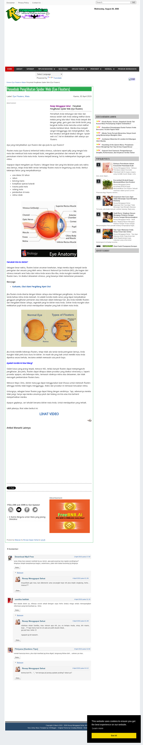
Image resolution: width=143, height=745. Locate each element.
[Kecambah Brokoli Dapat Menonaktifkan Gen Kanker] (108, 189)
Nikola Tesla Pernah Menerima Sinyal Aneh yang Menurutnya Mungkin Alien (116, 134)
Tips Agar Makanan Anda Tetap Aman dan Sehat (123, 231)
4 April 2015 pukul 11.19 (82, 599)
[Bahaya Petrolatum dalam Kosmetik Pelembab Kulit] (108, 172)
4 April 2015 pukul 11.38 (81, 621)
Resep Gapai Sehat (31, 540)
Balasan (20, 573)
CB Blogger (52, 728)
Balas (17, 567)
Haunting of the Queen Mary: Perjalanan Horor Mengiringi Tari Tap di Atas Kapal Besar (114, 146)
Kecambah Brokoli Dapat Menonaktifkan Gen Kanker (124, 181)
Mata (23, 82)
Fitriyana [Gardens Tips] (26, 649)
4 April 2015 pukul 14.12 (80, 668)
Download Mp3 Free (24, 557)
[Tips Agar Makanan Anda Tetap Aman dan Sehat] (108, 238)
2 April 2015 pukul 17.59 (82, 557)
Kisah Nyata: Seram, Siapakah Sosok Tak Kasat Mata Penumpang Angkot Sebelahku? (115, 123)
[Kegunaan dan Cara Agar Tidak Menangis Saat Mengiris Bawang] (108, 205)
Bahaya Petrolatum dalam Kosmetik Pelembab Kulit (123, 165)
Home (9, 69)
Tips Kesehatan (45, 69)
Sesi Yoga (63, 69)
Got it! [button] (114, 735)
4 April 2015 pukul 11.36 (81, 578)
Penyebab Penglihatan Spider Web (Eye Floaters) (38, 89)
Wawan (18, 540)
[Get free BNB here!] (69, 532)
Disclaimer (11, 3)
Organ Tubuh (78, 69)
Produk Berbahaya (127, 69)
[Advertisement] (72, 44)
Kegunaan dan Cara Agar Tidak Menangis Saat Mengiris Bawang (125, 199)
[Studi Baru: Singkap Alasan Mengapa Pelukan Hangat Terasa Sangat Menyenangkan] (108, 222)
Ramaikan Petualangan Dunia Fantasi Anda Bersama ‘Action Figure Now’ (116, 128)
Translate (57, 78)
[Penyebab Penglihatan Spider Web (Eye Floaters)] (49, 256)
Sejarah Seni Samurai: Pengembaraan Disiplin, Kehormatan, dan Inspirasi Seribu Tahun (115, 152)
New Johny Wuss (34, 728)
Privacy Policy (23, 3)
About (19, 69)
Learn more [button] (97, 728)
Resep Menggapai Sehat (33, 578)
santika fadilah (22, 599)
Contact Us (36, 3)
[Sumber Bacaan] (89, 421)
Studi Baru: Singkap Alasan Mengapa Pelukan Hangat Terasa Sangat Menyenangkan (125, 215)
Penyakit (94, 69)
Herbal (108, 69)
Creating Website (76, 728)
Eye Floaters (16, 82)
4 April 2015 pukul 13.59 (82, 649)
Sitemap (30, 69)
